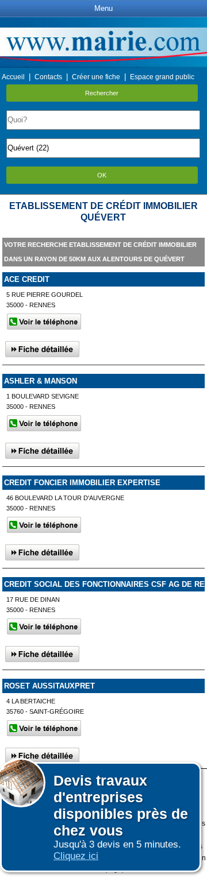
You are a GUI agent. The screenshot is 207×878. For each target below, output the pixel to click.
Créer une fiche (96, 77)
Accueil (13, 77)
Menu (103, 8)
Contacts (48, 77)
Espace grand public (162, 77)
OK (101, 175)
